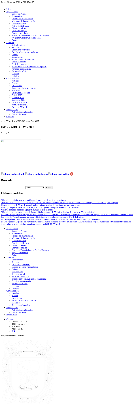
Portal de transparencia (21, 69)
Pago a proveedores (20, 33)
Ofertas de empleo (19, 30)
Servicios (10, 42)
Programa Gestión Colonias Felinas (26, 38)
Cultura (15, 54)
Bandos (15, 83)
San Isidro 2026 (18, 100)
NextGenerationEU (20, 105)
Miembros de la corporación (23, 21)
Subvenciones (17, 57)
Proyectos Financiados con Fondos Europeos (30, 35)
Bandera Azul (12, 109)
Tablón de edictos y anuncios (24, 88)
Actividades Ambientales (22, 112)
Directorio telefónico (20, 28)
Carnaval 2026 (18, 97)
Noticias (15, 81)
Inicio (8, 9)
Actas (14, 40)
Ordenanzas (17, 85)
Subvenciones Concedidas (23, 59)
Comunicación (12, 78)
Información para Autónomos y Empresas (29, 66)
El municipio (17, 16)
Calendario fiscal (19, 23)
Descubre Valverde (20, 107)
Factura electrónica (19, 71)
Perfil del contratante (20, 64)
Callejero (15, 76)
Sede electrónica (18, 45)
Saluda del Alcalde (19, 14)
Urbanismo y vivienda (21, 50)
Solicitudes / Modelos (21, 93)
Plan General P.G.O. (20, 26)
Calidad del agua (19, 114)
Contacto (10, 117)
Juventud (15, 74)
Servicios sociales (19, 62)
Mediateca (16, 90)
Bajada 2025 (17, 95)
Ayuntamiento (12, 11)
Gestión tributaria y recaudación (25, 52)
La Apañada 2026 (19, 102)
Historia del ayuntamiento (22, 19)
